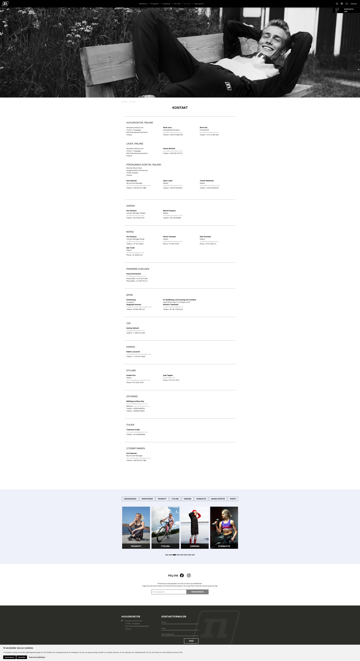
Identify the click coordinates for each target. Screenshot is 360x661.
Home (124, 101)
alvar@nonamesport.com (209, 132)
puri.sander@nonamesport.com (138, 380)
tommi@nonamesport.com (210, 185)
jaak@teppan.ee (169, 378)
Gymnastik (201, 499)
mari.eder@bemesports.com (137, 404)
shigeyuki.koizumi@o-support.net (139, 307)
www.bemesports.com (141, 406)
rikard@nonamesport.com (173, 215)
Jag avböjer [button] (21, 657)
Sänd (191, 641)
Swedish (354, 4)
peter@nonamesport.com (172, 132)
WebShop (143, 3)
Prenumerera (197, 592)
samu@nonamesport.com (172, 185)
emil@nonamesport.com (209, 241)
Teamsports (199, 3)
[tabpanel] (136, 528)
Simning (187, 499)
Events (233, 499)
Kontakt (187, 3)
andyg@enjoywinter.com (135, 330)
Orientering (147, 499)
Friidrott (162, 499)
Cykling (175, 499)
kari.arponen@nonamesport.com (138, 185)
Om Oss (177, 3)
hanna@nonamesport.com (173, 151)
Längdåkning (130, 499)
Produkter (155, 3)
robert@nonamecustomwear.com (138, 354)
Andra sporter (218, 499)
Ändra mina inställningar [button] (37, 657)
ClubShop (166, 3)
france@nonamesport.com (136, 276)
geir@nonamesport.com (135, 252)
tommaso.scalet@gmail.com (136, 432)
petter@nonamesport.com (173, 241)
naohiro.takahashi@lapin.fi (173, 307)
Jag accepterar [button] (9, 657)
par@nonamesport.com (135, 215)
